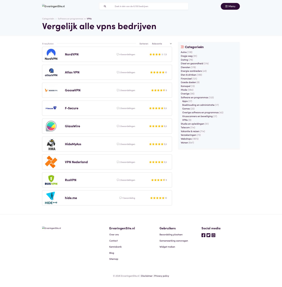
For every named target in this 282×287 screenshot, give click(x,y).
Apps (187, 101)
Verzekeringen (191, 134)
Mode (187, 89)
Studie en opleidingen (195, 123)
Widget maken (167, 246)
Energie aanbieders (194, 70)
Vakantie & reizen (193, 131)
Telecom (188, 127)
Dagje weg (189, 55)
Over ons (114, 234)
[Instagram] (213, 235)
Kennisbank (115, 246)
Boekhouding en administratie (200, 104)
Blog (111, 252)
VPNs (186, 119)
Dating (187, 59)
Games (188, 108)
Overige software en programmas (202, 112)
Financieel (189, 78)
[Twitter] (208, 235)
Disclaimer (146, 275)
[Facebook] (203, 235)
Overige (187, 93)
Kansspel (188, 86)
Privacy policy (161, 275)
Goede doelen (190, 82)
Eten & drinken (191, 74)
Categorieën (48, 18)
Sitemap (113, 258)
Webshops (190, 138)
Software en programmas (70, 18)
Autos (186, 52)
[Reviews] (53, 6)
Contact (113, 240)
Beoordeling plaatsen (171, 234)
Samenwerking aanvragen (174, 240)
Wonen (187, 142)
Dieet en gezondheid (195, 63)
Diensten (188, 67)
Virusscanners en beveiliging (199, 116)
